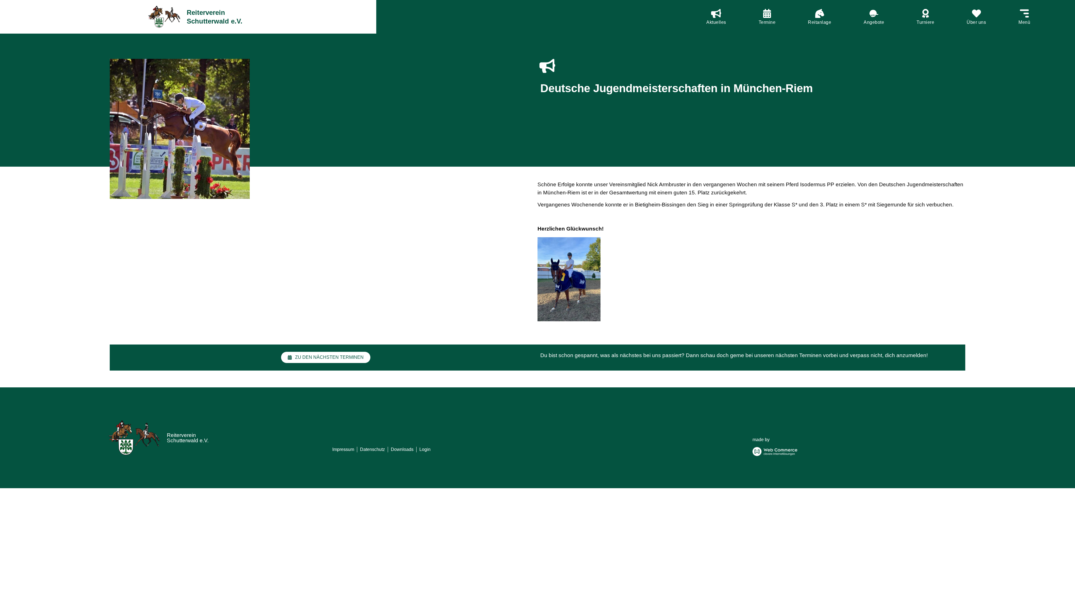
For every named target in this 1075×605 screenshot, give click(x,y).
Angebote (874, 22)
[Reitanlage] (819, 13)
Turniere (925, 22)
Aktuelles (716, 22)
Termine (767, 22)
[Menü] (1024, 13)
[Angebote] (874, 13)
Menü (1024, 22)
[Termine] (767, 13)
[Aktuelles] (716, 13)
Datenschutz (372, 449)
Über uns (976, 22)
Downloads (402, 449)
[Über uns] (976, 13)
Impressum (343, 449)
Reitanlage (819, 22)
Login (425, 449)
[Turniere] (925, 13)
